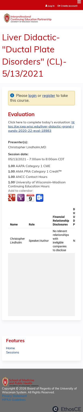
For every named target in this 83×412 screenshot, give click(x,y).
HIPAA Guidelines (14, 400)
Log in (51, 6)
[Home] (41, 17)
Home (10, 348)
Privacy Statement (14, 396)
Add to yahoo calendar (21, 198)
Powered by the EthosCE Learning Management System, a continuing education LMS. (66, 409)
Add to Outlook (40, 198)
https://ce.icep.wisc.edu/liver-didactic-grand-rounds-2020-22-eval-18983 (41, 127)
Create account (69, 6)
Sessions (12, 352)
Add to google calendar (12, 198)
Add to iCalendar (30, 198)
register (48, 96)
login (32, 96)
